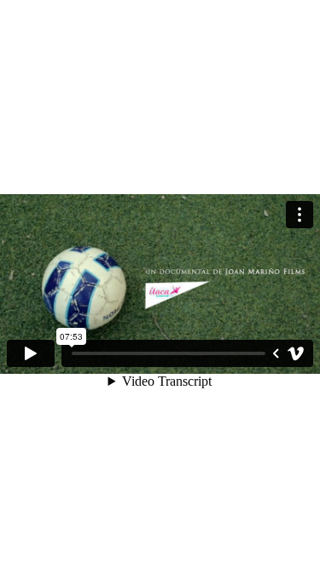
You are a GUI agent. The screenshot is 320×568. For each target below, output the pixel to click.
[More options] (299, 214)
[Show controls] (275, 353)
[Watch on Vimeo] (296, 353)
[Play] (31, 353)
